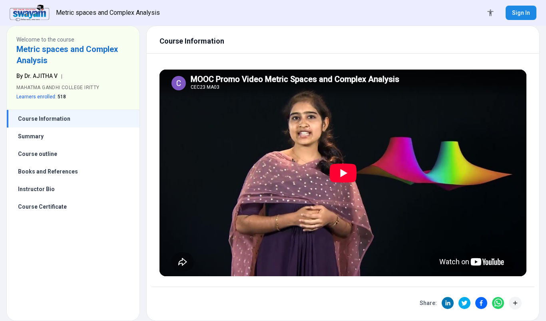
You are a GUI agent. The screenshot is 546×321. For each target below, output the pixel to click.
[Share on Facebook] (481, 303)
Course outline (37, 154)
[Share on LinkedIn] (448, 303)
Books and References (48, 171)
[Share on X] (464, 303)
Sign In (521, 13)
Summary (31, 136)
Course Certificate (42, 206)
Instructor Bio (36, 189)
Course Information (44, 119)
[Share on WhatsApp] (498, 303)
